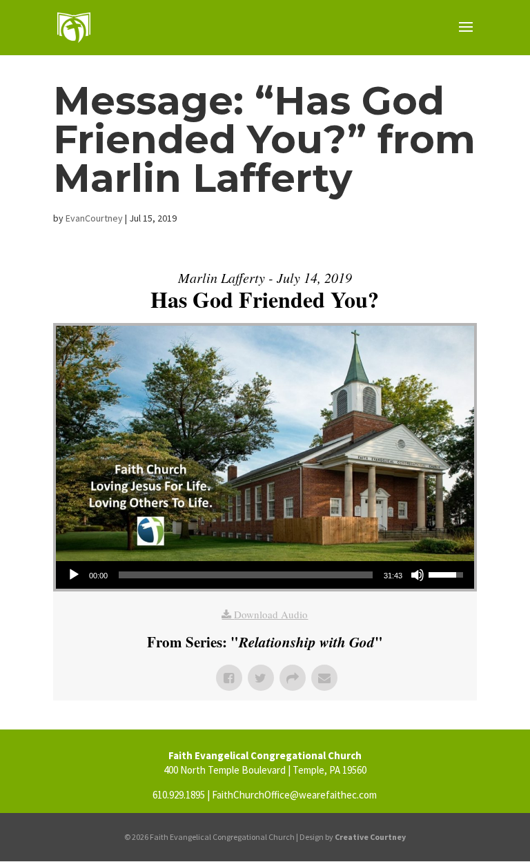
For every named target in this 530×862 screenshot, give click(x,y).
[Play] (74, 575)
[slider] (246, 574)
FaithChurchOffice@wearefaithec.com (294, 794)
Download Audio (271, 614)
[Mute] (417, 575)
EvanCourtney (94, 218)
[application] (265, 575)
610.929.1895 (179, 794)
